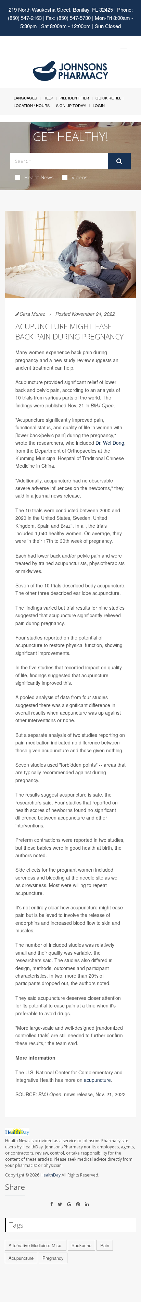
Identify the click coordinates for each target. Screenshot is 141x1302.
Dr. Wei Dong (109, 442)
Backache (81, 1245)
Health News (39, 177)
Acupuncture (21, 1258)
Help (48, 97)
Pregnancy (53, 1258)
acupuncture (97, 1079)
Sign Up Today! (71, 105)
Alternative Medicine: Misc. (36, 1245)
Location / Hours (32, 105)
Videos (80, 177)
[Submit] (119, 161)
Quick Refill (108, 97)
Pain (104, 1245)
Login (99, 105)
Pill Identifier (74, 97)
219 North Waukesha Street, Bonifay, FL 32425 (61, 9)
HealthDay (50, 1175)
